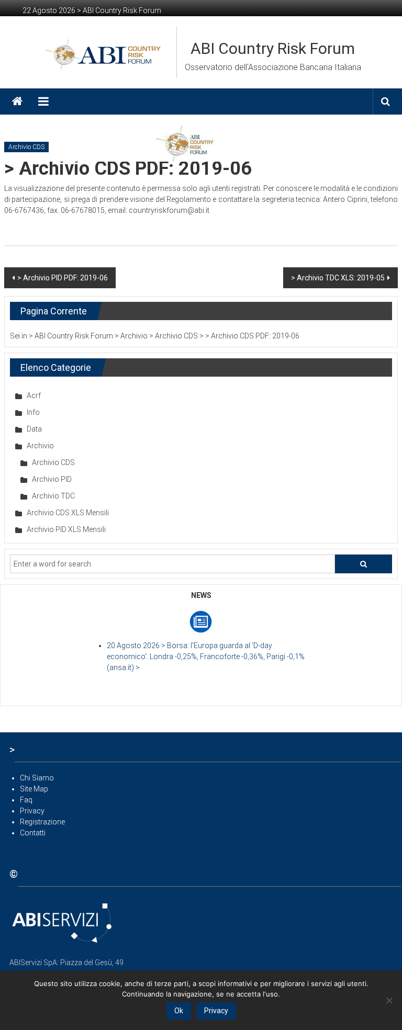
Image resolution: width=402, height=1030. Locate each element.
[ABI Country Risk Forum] (17, 101)
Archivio (40, 446)
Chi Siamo (37, 778)
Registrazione (42, 822)
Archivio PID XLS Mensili (66, 529)
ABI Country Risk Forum (273, 48)
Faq (26, 800)
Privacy (32, 811)
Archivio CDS (26, 147)
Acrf (34, 395)
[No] (389, 1000)
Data (34, 429)
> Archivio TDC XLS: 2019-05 (338, 278)
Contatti (33, 833)
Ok (178, 1010)
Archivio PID (52, 479)
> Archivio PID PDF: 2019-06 (62, 278)
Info (33, 412)
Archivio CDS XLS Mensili (68, 512)
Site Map (34, 789)
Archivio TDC (53, 496)
